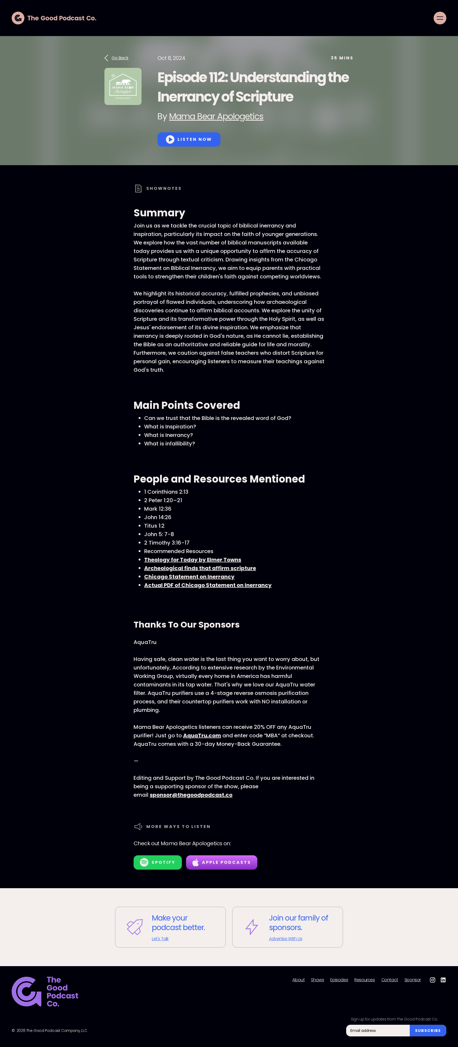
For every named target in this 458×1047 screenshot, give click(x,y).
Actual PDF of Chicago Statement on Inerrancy (208, 585)
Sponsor (412, 980)
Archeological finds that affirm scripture (200, 568)
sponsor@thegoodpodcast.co (191, 795)
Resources (364, 980)
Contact (389, 980)
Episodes (339, 980)
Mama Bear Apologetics (216, 116)
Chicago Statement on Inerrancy (189, 576)
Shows (317, 980)
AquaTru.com (202, 735)
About (298, 980)
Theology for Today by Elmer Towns (192, 559)
